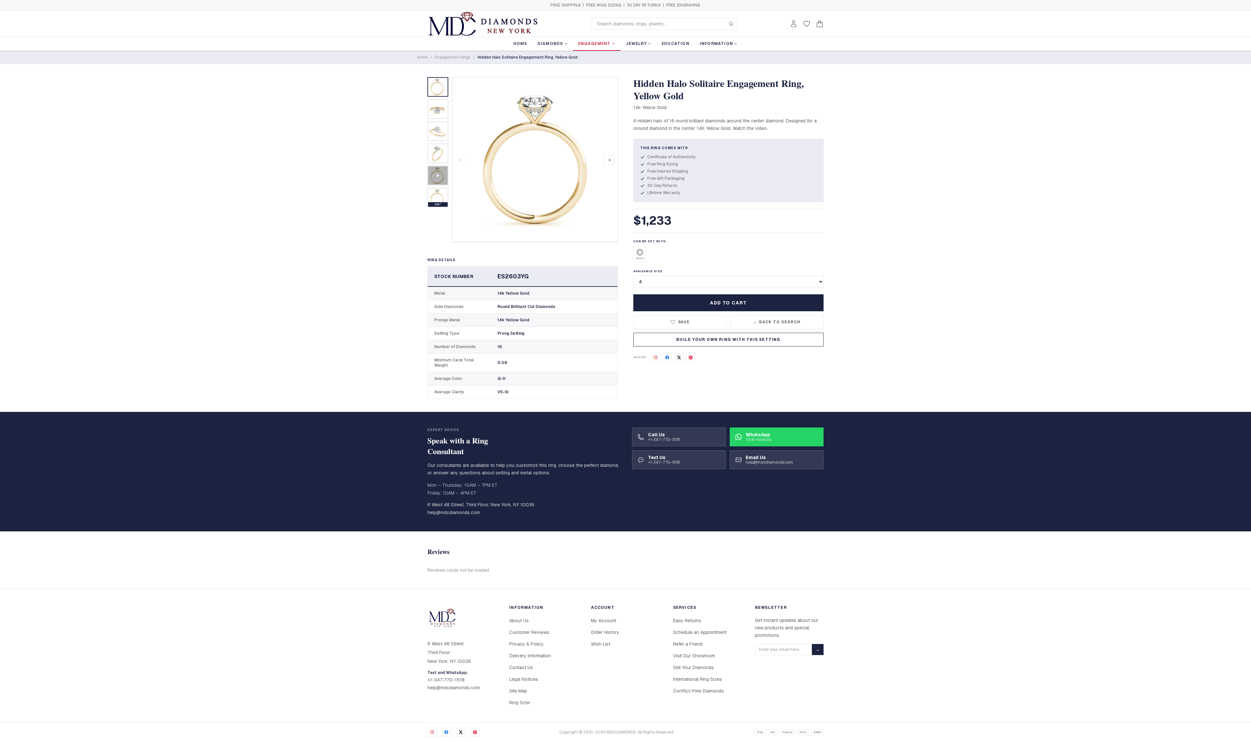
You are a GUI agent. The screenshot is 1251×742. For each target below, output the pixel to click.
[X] (460, 732)
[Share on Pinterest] (690, 357)
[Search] (731, 24)
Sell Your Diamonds (693, 667)
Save (684, 322)
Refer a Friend (687, 644)
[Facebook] (446, 732)
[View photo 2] (437, 109)
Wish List (600, 644)
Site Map (518, 691)
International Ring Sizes (697, 679)
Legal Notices (523, 679)
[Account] (794, 24)
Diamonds (550, 43)
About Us (519, 620)
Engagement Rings (452, 57)
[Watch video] (437, 175)
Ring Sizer (519, 703)
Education (675, 43)
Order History (605, 632)
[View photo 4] (437, 153)
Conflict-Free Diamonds (698, 691)
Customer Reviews (529, 632)
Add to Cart (728, 303)
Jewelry (636, 43)
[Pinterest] (475, 732)
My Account (603, 620)
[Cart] (820, 24)
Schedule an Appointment (699, 632)
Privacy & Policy (526, 644)
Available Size (648, 271)
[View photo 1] (437, 87)
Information (716, 43)
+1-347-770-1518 (446, 680)
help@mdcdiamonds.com (453, 512)
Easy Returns (687, 620)
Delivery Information (530, 656)
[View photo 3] (437, 131)
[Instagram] (432, 732)
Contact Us (521, 667)
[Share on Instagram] (655, 357)
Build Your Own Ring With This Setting (728, 339)
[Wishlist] (807, 24)
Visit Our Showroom (694, 656)
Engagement (594, 43)
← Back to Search (776, 322)
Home (520, 43)
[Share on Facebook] (667, 357)
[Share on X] (678, 357)
